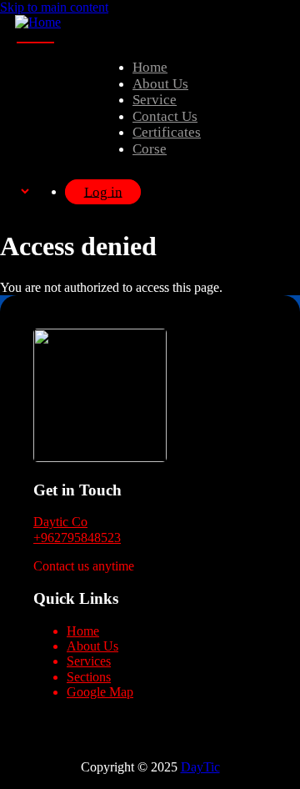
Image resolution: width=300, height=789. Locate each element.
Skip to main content (54, 7)
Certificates (166, 132)
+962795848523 (77, 537)
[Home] (38, 22)
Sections (89, 677)
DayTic (200, 767)
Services (89, 661)
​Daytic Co (60, 522)
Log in (103, 191)
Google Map (100, 692)
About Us (160, 84)
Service (154, 100)
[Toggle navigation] (35, 42)
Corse (149, 149)
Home (150, 67)
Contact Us (165, 116)
